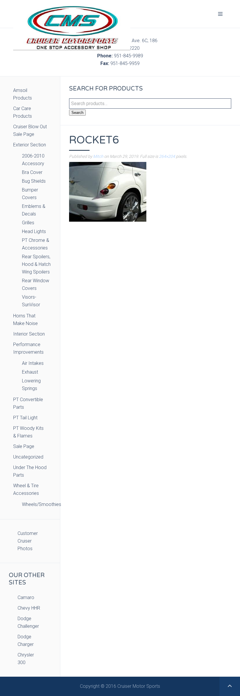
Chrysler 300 (26, 658)
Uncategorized (28, 457)
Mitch (98, 156)
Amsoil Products (22, 94)
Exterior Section (29, 145)
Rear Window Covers (35, 284)
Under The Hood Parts (30, 471)
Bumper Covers (30, 193)
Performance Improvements (28, 348)
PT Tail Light (25, 417)
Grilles (28, 222)
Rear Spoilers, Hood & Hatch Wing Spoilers (36, 264)
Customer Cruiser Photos (28, 541)
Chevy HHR (29, 608)
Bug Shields (34, 181)
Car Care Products (22, 112)
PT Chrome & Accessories (35, 244)
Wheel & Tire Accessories (26, 489)
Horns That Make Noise (25, 319)
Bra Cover (32, 172)
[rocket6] (107, 191)
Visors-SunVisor (31, 300)
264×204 (167, 156)
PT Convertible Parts (28, 403)
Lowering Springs (31, 384)
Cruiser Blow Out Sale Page (30, 130)
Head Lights (34, 231)
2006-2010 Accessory (33, 159)
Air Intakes (33, 363)
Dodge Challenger (28, 622)
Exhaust (30, 372)
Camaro (26, 597)
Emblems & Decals (33, 210)
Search (77, 112)
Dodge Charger (26, 640)
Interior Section (29, 334)
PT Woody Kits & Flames (28, 432)
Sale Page (23, 446)
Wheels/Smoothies (36, 504)
